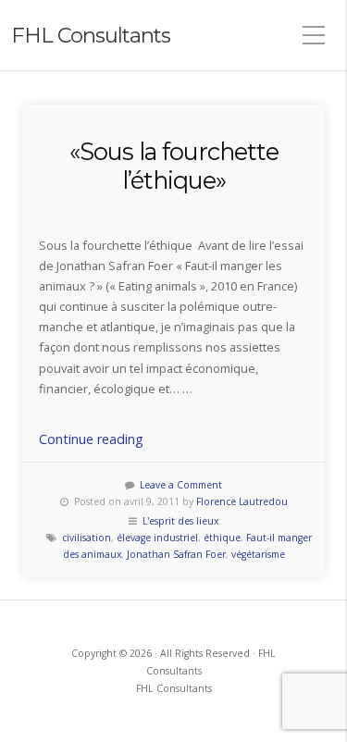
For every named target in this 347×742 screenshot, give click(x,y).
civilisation (86, 537)
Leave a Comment (181, 484)
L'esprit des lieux (180, 520)
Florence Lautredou (242, 501)
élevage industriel (157, 537)
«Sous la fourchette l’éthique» (174, 165)
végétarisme (258, 554)
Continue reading (91, 439)
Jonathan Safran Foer (176, 554)
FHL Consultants (90, 35)
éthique (222, 537)
